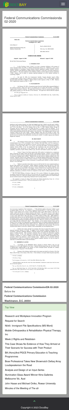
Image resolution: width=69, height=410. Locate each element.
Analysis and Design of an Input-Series (24, 369)
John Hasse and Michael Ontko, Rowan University (30, 383)
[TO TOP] (34, 401)
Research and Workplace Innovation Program (28, 316)
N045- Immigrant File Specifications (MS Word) (29, 325)
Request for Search (15, 320)
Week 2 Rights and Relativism (20, 339)
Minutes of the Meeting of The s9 (22, 388)
